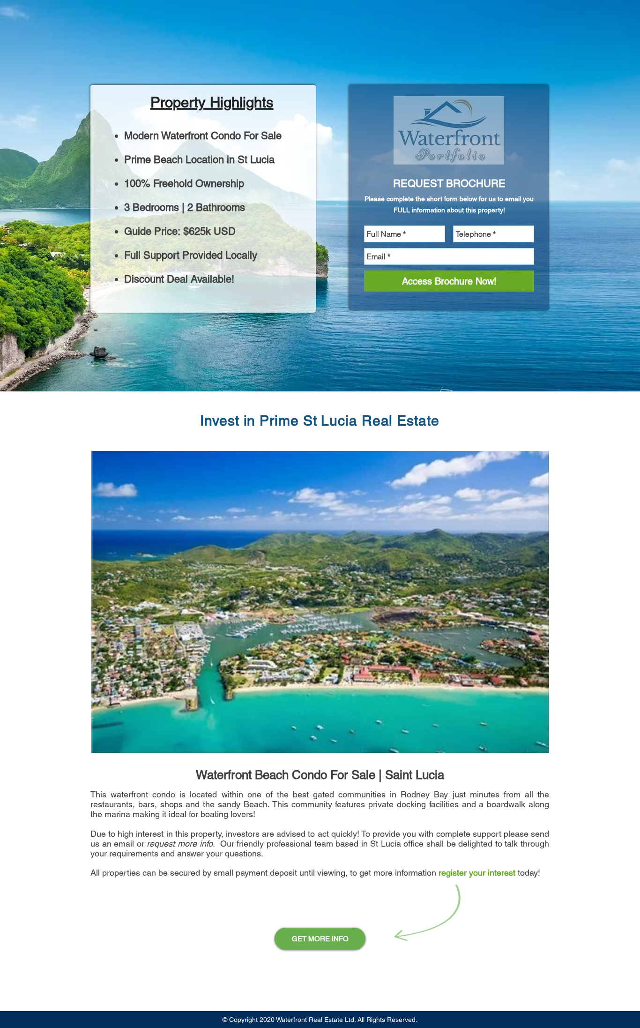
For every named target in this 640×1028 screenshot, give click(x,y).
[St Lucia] (320, 372)
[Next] (582, 196)
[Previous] (58, 196)
